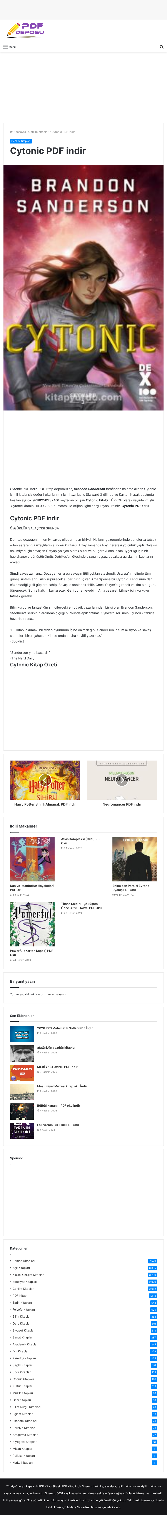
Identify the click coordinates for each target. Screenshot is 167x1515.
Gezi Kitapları (22, 1400)
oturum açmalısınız (53, 994)
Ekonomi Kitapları (25, 1421)
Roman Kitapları (24, 1261)
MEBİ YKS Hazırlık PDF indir (57, 1067)
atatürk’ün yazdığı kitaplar (56, 1047)
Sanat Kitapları (23, 1337)
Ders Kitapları (22, 1323)
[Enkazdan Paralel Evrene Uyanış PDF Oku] (134, 859)
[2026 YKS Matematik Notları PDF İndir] (22, 1034)
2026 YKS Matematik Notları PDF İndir (65, 1028)
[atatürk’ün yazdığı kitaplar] (22, 1053)
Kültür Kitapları (23, 1386)
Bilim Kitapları (22, 1316)
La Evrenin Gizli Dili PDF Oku (58, 1125)
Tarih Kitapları (22, 1302)
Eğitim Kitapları (23, 1414)
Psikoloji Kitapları (24, 1358)
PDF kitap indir (71, 1486)
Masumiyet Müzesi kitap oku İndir (62, 1086)
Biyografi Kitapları (25, 1441)
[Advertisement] (83, 86)
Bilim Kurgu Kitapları (26, 1407)
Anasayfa (19, 131)
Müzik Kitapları (23, 1393)
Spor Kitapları (22, 1372)
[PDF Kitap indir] (24, 31)
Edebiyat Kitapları (25, 1281)
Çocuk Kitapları (23, 1379)
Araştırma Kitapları (25, 1435)
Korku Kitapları (23, 1462)
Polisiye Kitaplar (24, 1428)
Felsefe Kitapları (24, 1309)
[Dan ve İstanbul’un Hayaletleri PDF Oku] (32, 859)
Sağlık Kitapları (23, 1365)
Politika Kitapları (24, 1455)
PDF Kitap (20, 1295)
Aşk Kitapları (21, 1268)
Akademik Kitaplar (25, 1344)
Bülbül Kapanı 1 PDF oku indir (58, 1105)
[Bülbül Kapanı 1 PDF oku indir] (22, 1111)
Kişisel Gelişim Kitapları (28, 1274)
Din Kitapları (21, 1351)
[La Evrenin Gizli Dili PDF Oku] (22, 1131)
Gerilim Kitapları (38, 131)
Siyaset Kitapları (24, 1330)
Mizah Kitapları (23, 1448)
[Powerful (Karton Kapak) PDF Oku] (32, 924)
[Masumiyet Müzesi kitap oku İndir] (22, 1092)
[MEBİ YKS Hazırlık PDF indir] (22, 1073)
